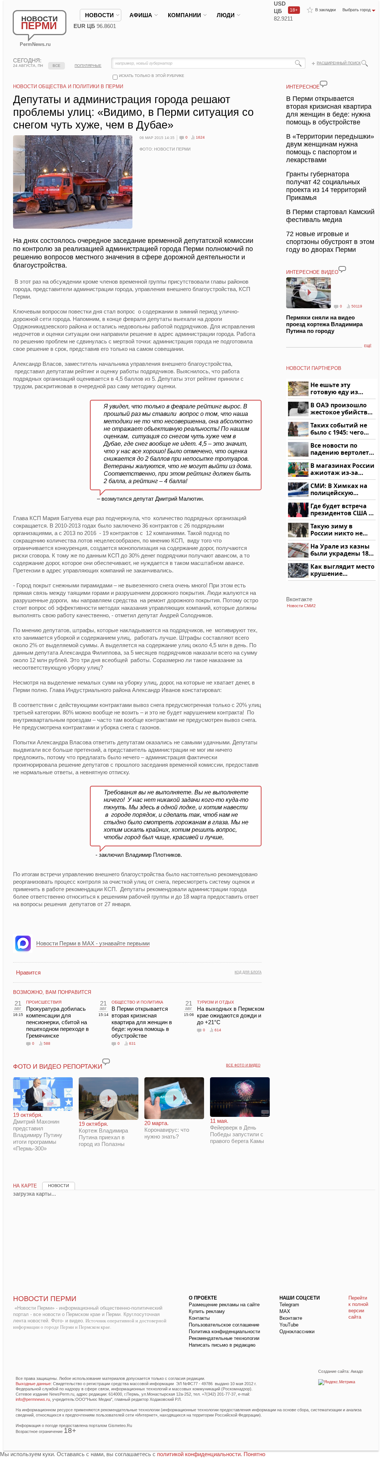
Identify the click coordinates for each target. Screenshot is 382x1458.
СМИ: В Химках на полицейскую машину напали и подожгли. (339, 489)
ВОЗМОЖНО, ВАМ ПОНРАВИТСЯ (52, 992)
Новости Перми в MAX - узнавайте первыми (93, 943)
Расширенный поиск (339, 63)
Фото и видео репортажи (57, 1066)
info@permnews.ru (33, 1399)
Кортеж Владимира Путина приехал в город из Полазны (103, 1134)
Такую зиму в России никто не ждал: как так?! (336, 530)
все (56, 66)
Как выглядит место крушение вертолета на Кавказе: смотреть (342, 570)
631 (132, 1043)
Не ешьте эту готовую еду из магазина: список (338, 389)
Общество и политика (137, 1002)
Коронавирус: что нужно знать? (166, 1130)
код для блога (248, 972)
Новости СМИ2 (301, 605)
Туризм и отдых (215, 1002)
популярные (88, 66)
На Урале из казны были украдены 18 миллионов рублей (340, 550)
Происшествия (44, 1002)
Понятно (254, 1454)
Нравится (28, 972)
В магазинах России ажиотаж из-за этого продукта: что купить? (342, 469)
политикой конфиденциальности (199, 1454)
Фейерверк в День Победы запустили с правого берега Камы (237, 1131)
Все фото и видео (243, 1065)
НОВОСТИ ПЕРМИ (44, 1299)
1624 (200, 137)
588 (47, 1043)
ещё (368, 346)
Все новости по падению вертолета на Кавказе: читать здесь (341, 449)
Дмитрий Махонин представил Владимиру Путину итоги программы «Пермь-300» (37, 1132)
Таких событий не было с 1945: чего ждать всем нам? (338, 429)
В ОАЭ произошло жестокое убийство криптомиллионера (341, 409)
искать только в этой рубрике (151, 76)
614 (218, 1030)
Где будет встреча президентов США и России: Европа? (341, 510)
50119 (356, 306)
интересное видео (312, 272)
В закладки (325, 9)
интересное (303, 87)
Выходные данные (33, 1383)
